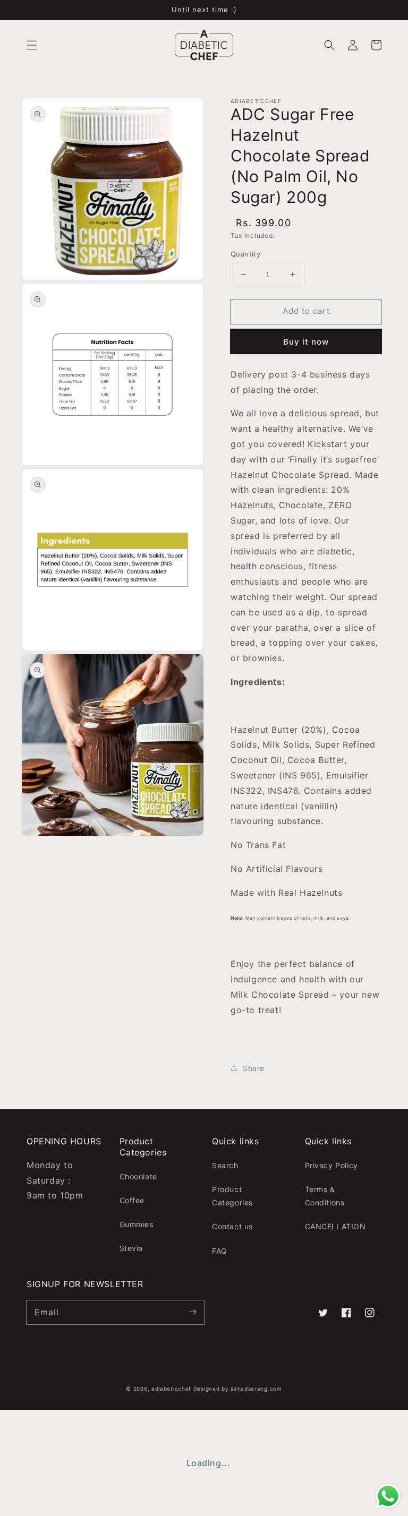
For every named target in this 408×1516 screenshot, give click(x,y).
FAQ (219, 1250)
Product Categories (232, 1196)
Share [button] (254, 1068)
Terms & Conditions (325, 1196)
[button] (32, 45)
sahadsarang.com (256, 1388)
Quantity (245, 254)
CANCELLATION (335, 1226)
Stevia (131, 1248)
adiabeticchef (171, 1388)
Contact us (232, 1226)
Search (225, 1165)
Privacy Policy (331, 1165)
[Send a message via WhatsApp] (388, 1496)
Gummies (137, 1224)
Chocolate (138, 1176)
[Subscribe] (192, 1312)
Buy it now (306, 342)
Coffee (132, 1200)
